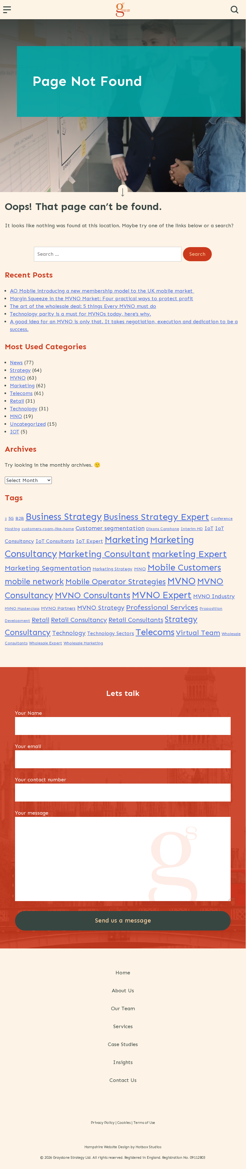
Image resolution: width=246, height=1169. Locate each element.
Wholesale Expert (45, 643)
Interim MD (192, 529)
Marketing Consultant (104, 553)
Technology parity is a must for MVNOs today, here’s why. (80, 314)
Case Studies (123, 1044)
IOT (14, 432)
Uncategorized (28, 424)
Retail (17, 401)
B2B (19, 518)
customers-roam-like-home (47, 529)
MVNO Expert (162, 595)
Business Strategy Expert (156, 516)
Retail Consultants (135, 620)
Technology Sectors (110, 633)
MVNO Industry (214, 596)
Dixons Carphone (162, 529)
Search (234, 9)
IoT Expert (89, 541)
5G (11, 518)
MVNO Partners (58, 608)
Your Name (28, 713)
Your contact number (40, 780)
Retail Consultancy (79, 620)
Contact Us (123, 1080)
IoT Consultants (55, 541)
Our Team (123, 1008)
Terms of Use (144, 1122)
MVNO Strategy (100, 607)
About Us (123, 991)
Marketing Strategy (112, 569)
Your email (28, 746)
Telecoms (21, 393)
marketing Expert (189, 554)
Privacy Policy (103, 1122)
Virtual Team (198, 632)
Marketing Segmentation (48, 568)
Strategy (20, 370)
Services (123, 1026)
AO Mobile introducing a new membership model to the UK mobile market (102, 291)
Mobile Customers (184, 567)
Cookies (124, 1122)
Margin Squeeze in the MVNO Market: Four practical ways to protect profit (101, 298)
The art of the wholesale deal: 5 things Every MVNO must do (83, 306)
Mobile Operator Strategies (115, 581)
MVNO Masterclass (22, 608)
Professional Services (162, 607)
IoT (208, 528)
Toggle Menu (8, 11)
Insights (123, 1062)
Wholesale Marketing (83, 643)
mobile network (34, 581)
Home (122, 973)
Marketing (22, 386)
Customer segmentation (110, 528)
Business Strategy (64, 516)
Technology (23, 409)
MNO (16, 416)
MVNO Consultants (92, 595)
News (16, 362)
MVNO (18, 378)
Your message (31, 813)
